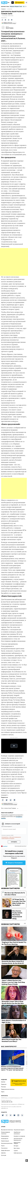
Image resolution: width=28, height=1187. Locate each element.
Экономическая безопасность (18, 1139)
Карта (2, 1091)
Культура (3, 1155)
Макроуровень (5, 1136)
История (16, 1145)
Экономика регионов (6, 1143)
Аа (12, 2)
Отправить (14, 841)
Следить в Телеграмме (15, 862)
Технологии (4, 1148)
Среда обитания (5, 1150)
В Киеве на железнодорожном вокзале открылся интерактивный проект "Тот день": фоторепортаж (12, 1068)
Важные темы (5, 6)
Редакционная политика (7, 1089)
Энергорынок (4, 1138)
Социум (16, 1143)
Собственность (18, 1153)
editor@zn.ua (4, 1108)
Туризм (16, 1150)
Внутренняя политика (7, 1129)
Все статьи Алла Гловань (8, 808)
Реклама (3, 1086)
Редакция (3, 1084)
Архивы (3, 1082)
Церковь (3, 1153)
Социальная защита (19, 1129)
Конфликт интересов (19, 1136)
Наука (2, 1145)
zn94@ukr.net (20, 1104)
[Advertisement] (14, 262)
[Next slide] (25, 6)
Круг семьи (17, 1148)
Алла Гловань (9, 28)
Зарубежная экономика (17, 1133)
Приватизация (5, 1141)
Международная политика (5, 1133)
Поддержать (20, 2)
